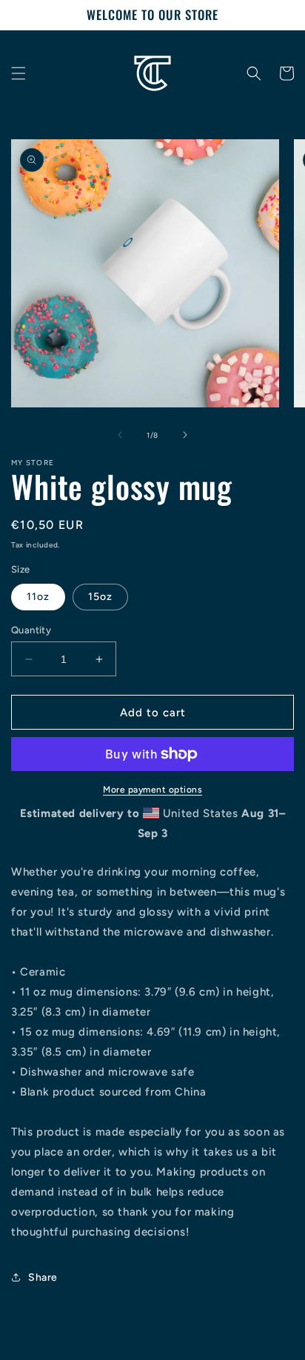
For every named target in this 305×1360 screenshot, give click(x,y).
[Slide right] (185, 435)
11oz (38, 596)
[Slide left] (120, 435)
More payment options (152, 789)
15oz (100, 596)
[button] (18, 73)
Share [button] (43, 1277)
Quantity (31, 630)
